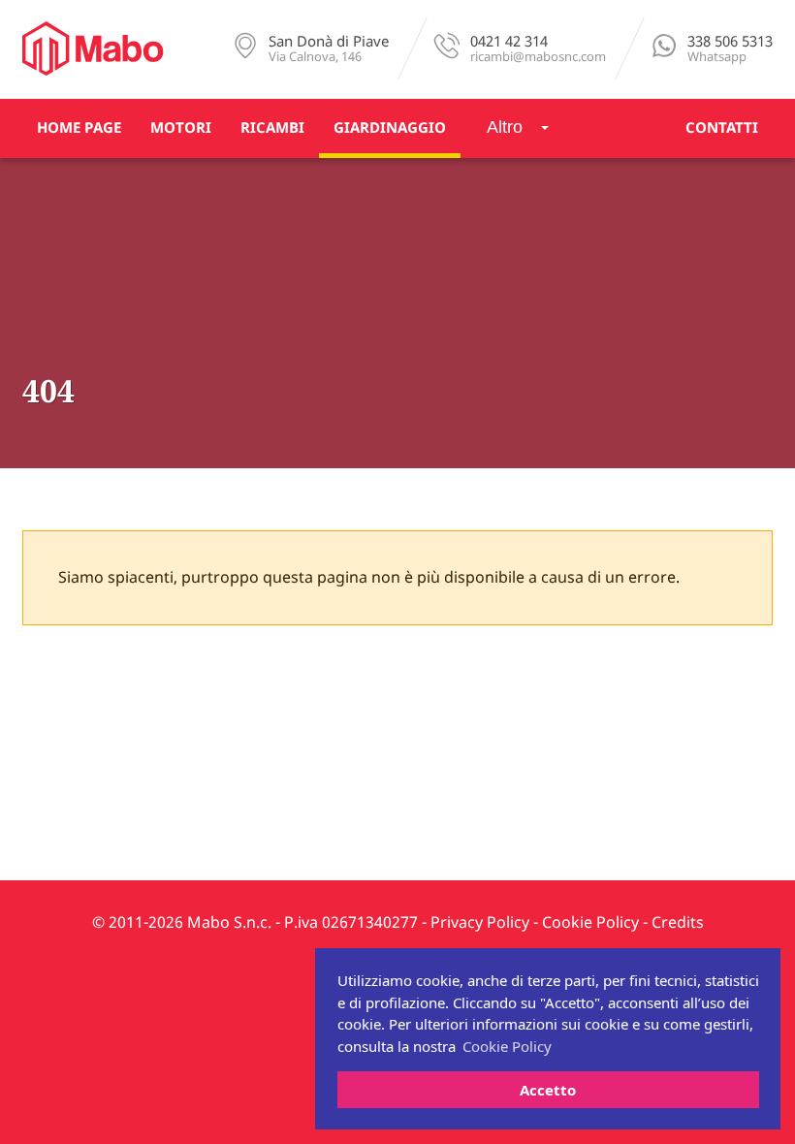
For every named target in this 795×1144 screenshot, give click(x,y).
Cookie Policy (590, 923)
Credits (678, 923)
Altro (505, 127)
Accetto (548, 1089)
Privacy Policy (479, 923)
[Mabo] (93, 48)
